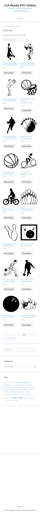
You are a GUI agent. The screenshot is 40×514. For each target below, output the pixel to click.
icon (26, 394)
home (22, 394)
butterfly (29, 385)
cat (16, 387)
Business (24, 385)
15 (14, 338)
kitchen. (30, 394)
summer (28, 398)
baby (18, 382)
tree (32, 398)
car (13, 387)
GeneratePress (32, 510)
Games (11, 26)
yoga (16, 400)
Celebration (20, 387)
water (5, 400)
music (11, 398)
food (16, 392)
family (6, 392)
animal (15, 382)
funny (24, 392)
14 (11, 338)
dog (31, 390)
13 (8, 338)
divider (28, 389)
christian (27, 387)
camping (6, 387)
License (20, 506)
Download (8, 73)
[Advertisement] (20, 429)
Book (21, 385)
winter (8, 400)
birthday (17, 385)
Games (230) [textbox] (19, 367)
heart (15, 394)
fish (9, 392)
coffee (6, 389)
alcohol (11, 382)
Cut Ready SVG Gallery (20, 5)
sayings (18, 397)
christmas (32, 387)
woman (12, 400)
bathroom (12, 385)
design (23, 390)
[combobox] (20, 366)
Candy (10, 387)
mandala (6, 398)
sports (24, 398)
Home (5, 26)
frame (20, 392)
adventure (6, 382)
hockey (19, 394)
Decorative (17, 390)
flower (12, 392)
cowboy (10, 389)
